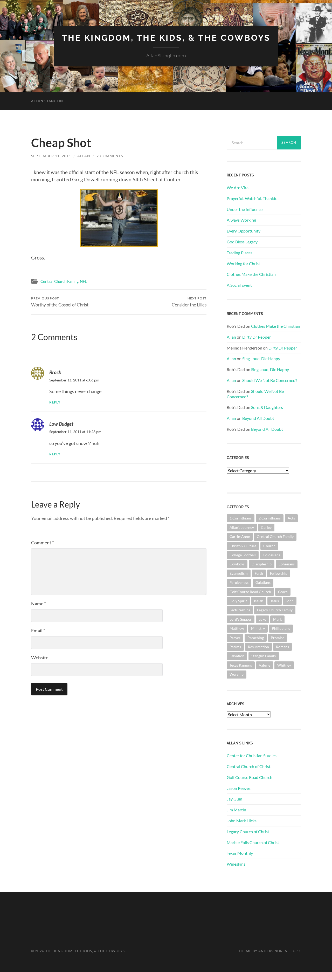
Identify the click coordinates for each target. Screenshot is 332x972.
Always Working (241, 219)
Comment (42, 542)
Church (269, 546)
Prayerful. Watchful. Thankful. (253, 198)
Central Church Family (59, 281)
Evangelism (239, 573)
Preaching (255, 637)
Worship (237, 674)
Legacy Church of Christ (248, 831)
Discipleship (262, 564)
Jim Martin (236, 809)
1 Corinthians (241, 518)
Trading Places (239, 252)
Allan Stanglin (47, 101)
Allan (83, 156)
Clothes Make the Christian (251, 274)
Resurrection (258, 647)
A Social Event (239, 285)
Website (39, 657)
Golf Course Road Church (250, 592)
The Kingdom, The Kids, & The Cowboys (166, 38)
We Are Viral (238, 187)
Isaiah (258, 601)
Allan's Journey (242, 527)
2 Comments (109, 156)
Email (38, 630)
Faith (259, 573)
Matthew (237, 628)
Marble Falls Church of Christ (253, 842)
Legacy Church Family (275, 610)
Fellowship (278, 573)
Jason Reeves (239, 788)
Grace (283, 592)
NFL (83, 281)
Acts (291, 518)
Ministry (258, 628)
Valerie (264, 665)
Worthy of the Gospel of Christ (59, 301)
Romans (282, 647)
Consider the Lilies (189, 301)
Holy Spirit (238, 601)
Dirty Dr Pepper (256, 336)
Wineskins (236, 863)
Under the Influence (244, 209)
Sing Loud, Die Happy (261, 358)
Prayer (235, 637)
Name (38, 603)
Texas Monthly (240, 853)
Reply (55, 402)
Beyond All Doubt (258, 418)
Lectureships (240, 610)
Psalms (235, 647)
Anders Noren (273, 951)
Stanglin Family (263, 656)
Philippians (281, 628)
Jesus (274, 601)
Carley (266, 527)
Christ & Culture (243, 546)
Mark (277, 619)
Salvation (237, 656)
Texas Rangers (241, 665)
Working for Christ (243, 263)
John (290, 601)
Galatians (263, 582)
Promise (277, 637)
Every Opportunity (243, 230)
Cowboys (237, 564)
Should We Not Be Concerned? (269, 380)
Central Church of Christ (249, 766)
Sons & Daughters (267, 407)
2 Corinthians (270, 518)
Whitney (284, 665)
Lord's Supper (241, 619)
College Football (243, 555)
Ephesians (287, 564)
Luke (262, 619)
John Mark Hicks (242, 820)
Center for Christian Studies (251, 755)
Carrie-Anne (240, 536)
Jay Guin (234, 798)
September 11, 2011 (51, 156)
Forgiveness (239, 582)
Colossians (271, 555)
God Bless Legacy (242, 241)
